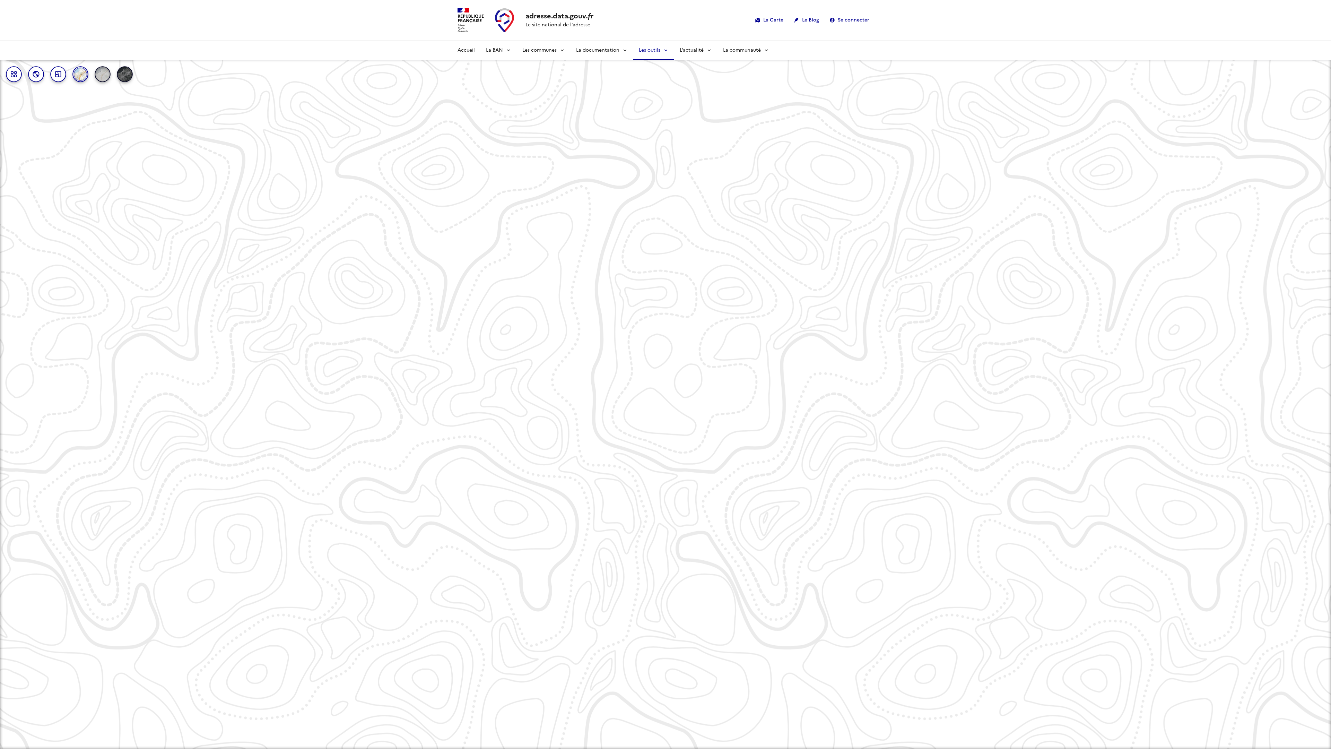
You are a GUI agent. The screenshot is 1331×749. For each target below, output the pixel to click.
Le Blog (810, 20)
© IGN (88, 741)
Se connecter (853, 20)
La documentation (597, 50)
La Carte (773, 20)
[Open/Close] (4, 395)
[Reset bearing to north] (1322, 731)
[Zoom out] (1322, 721)
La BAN (494, 50)
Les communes (539, 50)
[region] (665, 395)
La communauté (742, 50)
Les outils (649, 50)
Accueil (466, 50)
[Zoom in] (1322, 711)
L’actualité (692, 50)
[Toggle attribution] (7, 740)
